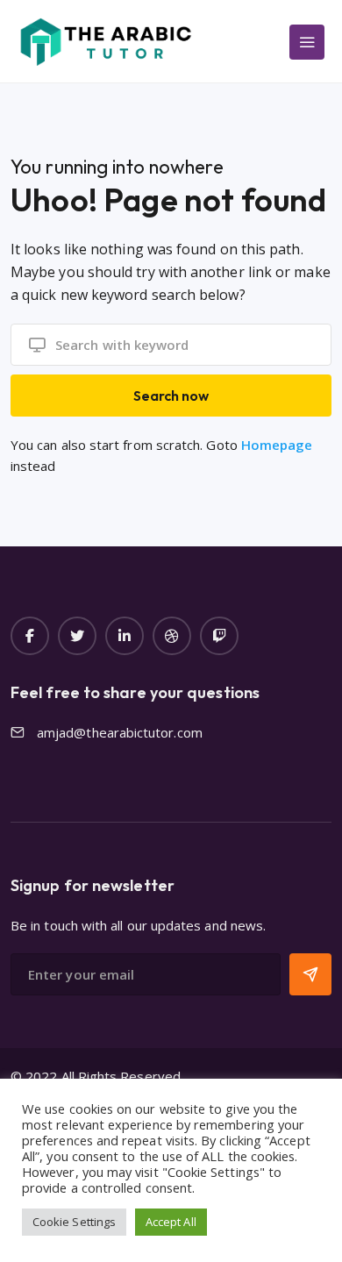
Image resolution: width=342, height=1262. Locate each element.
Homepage (277, 444)
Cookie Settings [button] (74, 1222)
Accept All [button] (171, 1222)
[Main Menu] (306, 42)
